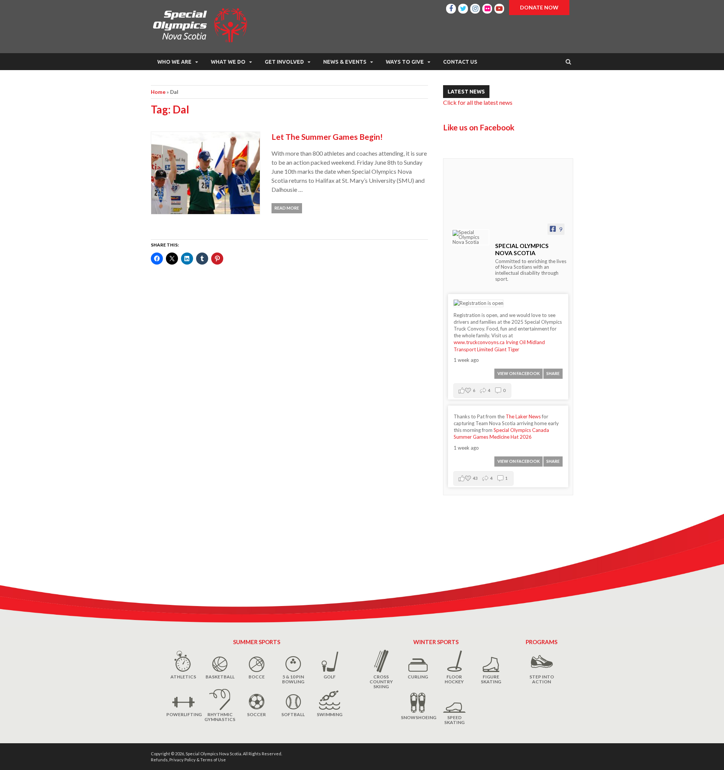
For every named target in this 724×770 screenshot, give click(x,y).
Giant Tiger (506, 349)
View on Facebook (518, 373)
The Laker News (523, 416)
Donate (539, 7)
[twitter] (463, 7)
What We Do (228, 62)
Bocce (256, 677)
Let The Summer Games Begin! (327, 136)
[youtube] (499, 7)
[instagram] (475, 7)
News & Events (345, 62)
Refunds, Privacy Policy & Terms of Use (188, 759)
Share (553, 373)
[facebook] (451, 7)
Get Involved (284, 62)
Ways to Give (405, 62)
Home (158, 92)
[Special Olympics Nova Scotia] (470, 237)
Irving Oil (516, 342)
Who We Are (174, 62)
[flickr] (487, 7)
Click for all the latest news (477, 102)
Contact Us (460, 62)
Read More (287, 207)
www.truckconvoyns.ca (479, 342)
